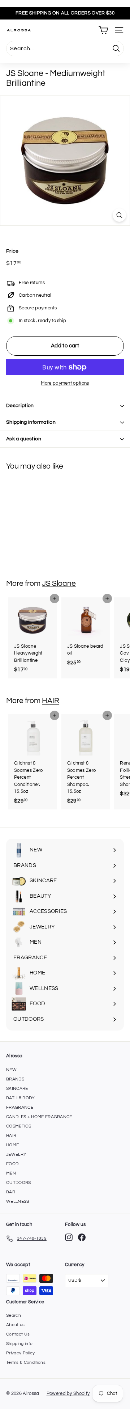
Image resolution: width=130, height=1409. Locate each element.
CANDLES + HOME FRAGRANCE (39, 1116)
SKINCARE (17, 1088)
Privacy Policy (20, 1353)
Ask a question (23, 438)
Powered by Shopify (68, 1393)
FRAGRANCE (19, 1107)
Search (13, 1315)
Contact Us (18, 1334)
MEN (11, 1173)
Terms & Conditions (26, 1362)
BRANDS (15, 1079)
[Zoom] (119, 215)
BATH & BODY (20, 1098)
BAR (10, 1192)
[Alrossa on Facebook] (82, 1237)
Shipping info (19, 1343)
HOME (12, 1145)
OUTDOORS (18, 1182)
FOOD (12, 1164)
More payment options (65, 383)
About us (15, 1325)
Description (20, 405)
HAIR (50, 700)
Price (12, 251)
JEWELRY (16, 1154)
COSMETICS (18, 1126)
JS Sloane (59, 583)
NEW (11, 1069)
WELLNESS (17, 1201)
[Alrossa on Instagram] (69, 1237)
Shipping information (31, 422)
